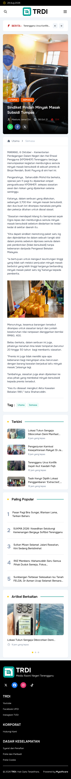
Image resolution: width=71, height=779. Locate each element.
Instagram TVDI (11, 714)
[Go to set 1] (32, 652)
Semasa (27, 99)
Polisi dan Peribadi (12, 754)
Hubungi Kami (10, 731)
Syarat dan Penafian (13, 748)
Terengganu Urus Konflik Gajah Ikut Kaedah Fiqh (35, 25)
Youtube (7, 703)
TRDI (13, 771)
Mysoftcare (62, 771)
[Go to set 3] (38, 652)
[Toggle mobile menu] (65, 12)
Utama (13, 99)
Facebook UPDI (11, 709)
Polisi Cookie (9, 759)
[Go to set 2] (35, 652)
